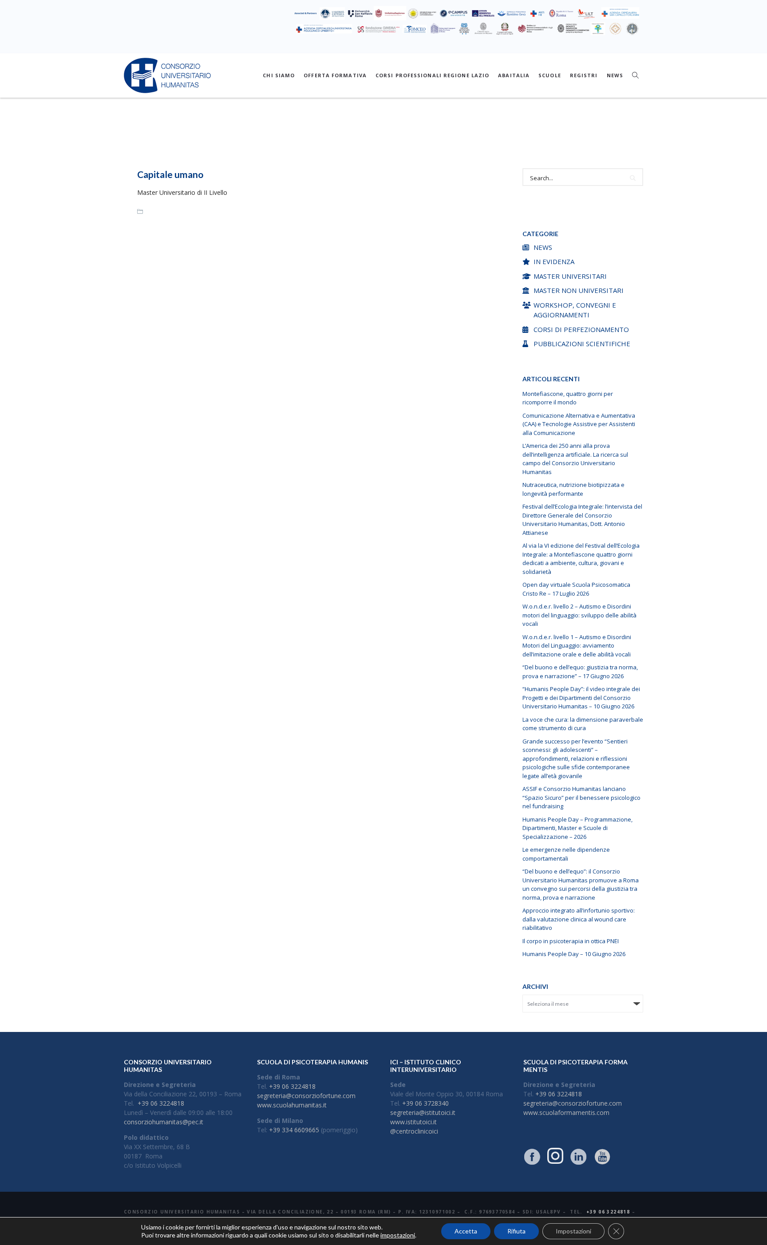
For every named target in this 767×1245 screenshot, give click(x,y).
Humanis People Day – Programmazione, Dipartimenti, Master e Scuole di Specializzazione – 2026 (577, 828)
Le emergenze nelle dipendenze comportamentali (566, 854)
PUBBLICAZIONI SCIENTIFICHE (582, 343)
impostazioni (397, 1235)
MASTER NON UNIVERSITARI (579, 290)
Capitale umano (170, 174)
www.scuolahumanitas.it (292, 1105)
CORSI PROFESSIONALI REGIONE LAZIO (432, 75)
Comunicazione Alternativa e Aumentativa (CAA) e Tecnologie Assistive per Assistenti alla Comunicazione (578, 424)
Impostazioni (573, 1231)
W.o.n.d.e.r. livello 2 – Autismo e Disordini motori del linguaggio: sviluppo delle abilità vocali (579, 615)
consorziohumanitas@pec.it (163, 1122)
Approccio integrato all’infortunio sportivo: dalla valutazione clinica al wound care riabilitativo (578, 919)
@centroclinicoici (414, 1131)
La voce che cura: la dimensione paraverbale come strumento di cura (582, 723)
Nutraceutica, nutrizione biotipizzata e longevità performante (573, 489)
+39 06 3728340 (425, 1103)
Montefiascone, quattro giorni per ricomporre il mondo (567, 398)
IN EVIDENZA (554, 261)
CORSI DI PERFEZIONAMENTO (581, 329)
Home (348, 136)
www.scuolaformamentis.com (566, 1112)
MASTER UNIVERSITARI (570, 276)
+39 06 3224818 (161, 1103)
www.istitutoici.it (413, 1122)
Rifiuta (516, 1231)
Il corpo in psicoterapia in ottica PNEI (570, 941)
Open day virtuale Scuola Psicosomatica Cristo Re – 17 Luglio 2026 (576, 589)
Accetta (466, 1231)
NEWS (615, 75)
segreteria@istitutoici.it (422, 1112)
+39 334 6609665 (294, 1130)
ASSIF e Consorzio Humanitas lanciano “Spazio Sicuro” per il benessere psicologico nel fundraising (581, 797)
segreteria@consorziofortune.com (306, 1095)
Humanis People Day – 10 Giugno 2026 (573, 954)
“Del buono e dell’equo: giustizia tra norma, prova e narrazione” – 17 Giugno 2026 (580, 671)
